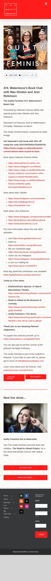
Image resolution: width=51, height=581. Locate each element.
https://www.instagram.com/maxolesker (26, 198)
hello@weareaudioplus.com (31, 361)
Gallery (6, 517)
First (36, 509)
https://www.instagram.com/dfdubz (24, 166)
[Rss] (21, 501)
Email (37, 521)
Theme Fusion (33, 552)
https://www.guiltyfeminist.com (27, 238)
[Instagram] (27, 506)
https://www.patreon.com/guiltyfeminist (22, 339)
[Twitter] (27, 501)
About (6, 499)
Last (36, 516)
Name (37, 500)
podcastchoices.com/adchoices (18, 370)
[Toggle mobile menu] (46, 3)
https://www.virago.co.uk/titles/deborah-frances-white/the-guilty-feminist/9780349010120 (26, 183)
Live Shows (6, 506)
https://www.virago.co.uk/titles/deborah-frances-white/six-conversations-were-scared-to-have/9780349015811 (26, 173)
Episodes (7, 502)
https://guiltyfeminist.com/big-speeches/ (22, 275)
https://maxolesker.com (19, 205)
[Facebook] (27, 496)
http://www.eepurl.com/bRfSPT (22, 266)
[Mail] (21, 512)
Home (6, 496)
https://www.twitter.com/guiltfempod (25, 245)
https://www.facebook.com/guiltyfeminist (27, 252)
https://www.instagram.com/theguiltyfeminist (29, 259)
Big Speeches (7, 512)
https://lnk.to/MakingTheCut (21, 202)
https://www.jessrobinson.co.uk (22, 223)
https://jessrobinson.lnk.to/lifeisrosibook (26, 220)
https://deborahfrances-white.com (24, 163)
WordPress (24, 552)
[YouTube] (21, 506)
